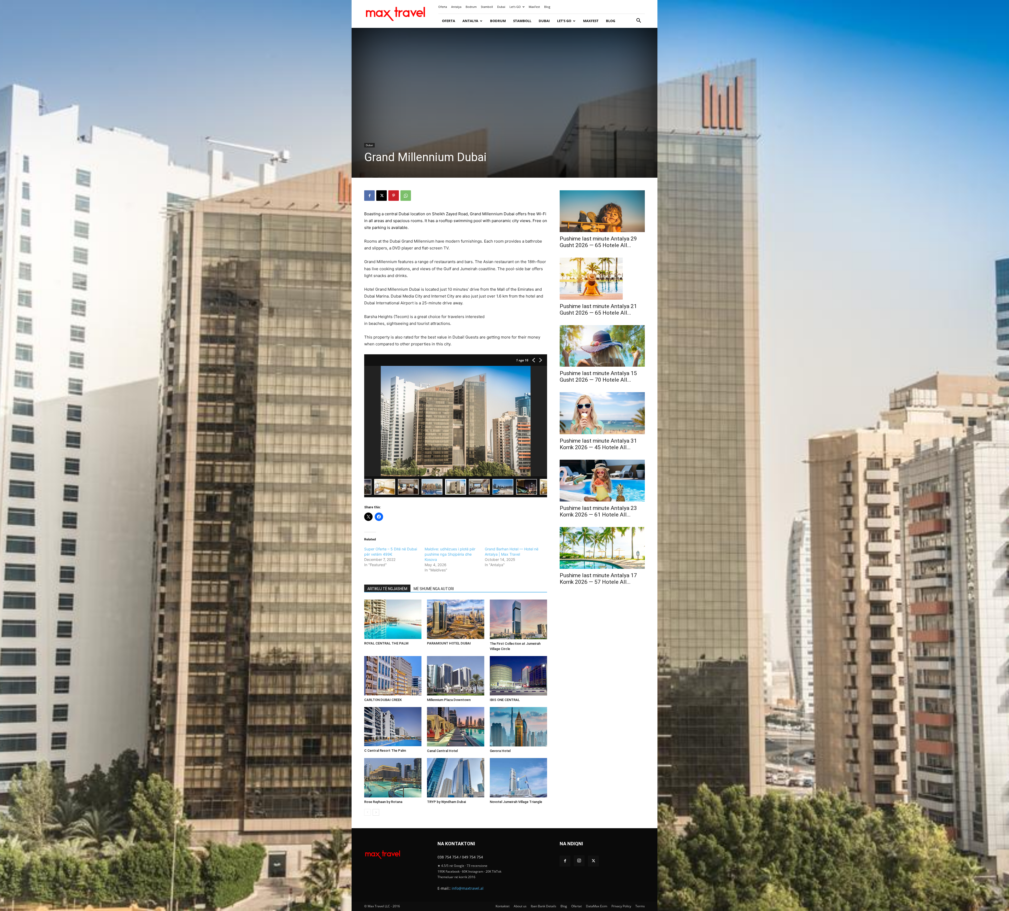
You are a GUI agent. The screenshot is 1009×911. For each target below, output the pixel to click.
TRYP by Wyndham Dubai (446, 802)
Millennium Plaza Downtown (449, 700)
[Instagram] (579, 861)
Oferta (442, 7)
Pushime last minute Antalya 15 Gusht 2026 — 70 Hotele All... (598, 376)
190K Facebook (448, 871)
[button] (638, 21)
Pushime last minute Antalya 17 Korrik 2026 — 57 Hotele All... (598, 578)
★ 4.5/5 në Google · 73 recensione (462, 865)
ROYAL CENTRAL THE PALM (386, 643)
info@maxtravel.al (467, 888)
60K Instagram (472, 871)
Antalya (456, 7)
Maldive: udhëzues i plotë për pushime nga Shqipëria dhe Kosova (450, 554)
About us (520, 906)
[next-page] (376, 812)
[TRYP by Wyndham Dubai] (455, 777)
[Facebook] (369, 195)
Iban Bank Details (543, 906)
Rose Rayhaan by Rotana (383, 802)
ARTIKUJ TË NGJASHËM (387, 589)
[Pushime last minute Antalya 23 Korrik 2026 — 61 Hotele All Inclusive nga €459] (602, 480)
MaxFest (534, 7)
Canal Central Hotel (442, 751)
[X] (381, 195)
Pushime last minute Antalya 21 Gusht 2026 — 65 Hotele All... (598, 309)
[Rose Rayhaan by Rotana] (392, 777)
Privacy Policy (621, 906)
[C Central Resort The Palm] (392, 726)
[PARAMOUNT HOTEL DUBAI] (455, 619)
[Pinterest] (393, 195)
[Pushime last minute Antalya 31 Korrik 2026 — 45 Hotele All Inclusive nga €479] (602, 413)
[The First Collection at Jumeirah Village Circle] (518, 619)
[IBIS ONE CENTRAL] (518, 675)
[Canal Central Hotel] (455, 726)
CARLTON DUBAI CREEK (383, 700)
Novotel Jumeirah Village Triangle (516, 802)
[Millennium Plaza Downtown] (455, 675)
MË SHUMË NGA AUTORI (434, 589)
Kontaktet (502, 906)
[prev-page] (367, 812)
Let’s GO (515, 7)
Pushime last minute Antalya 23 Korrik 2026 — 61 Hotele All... (598, 511)
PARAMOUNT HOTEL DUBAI (449, 643)
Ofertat (576, 906)
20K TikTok (493, 871)
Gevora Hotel (500, 751)
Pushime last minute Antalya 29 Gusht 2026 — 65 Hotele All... (598, 242)
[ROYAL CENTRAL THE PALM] (392, 619)
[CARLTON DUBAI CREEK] (392, 675)
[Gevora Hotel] (518, 726)
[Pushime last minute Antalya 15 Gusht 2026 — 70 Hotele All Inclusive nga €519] (602, 346)
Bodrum (471, 7)
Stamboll (487, 7)
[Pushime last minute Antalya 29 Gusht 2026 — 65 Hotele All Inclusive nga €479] (602, 211)
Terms (640, 906)
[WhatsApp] (405, 195)
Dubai (501, 7)
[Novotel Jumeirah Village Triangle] (518, 777)
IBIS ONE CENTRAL (505, 700)
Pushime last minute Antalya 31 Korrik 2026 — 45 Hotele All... (598, 444)
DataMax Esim (596, 906)
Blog (547, 7)
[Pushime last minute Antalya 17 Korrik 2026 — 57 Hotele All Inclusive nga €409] (602, 548)
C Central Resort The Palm (385, 751)
